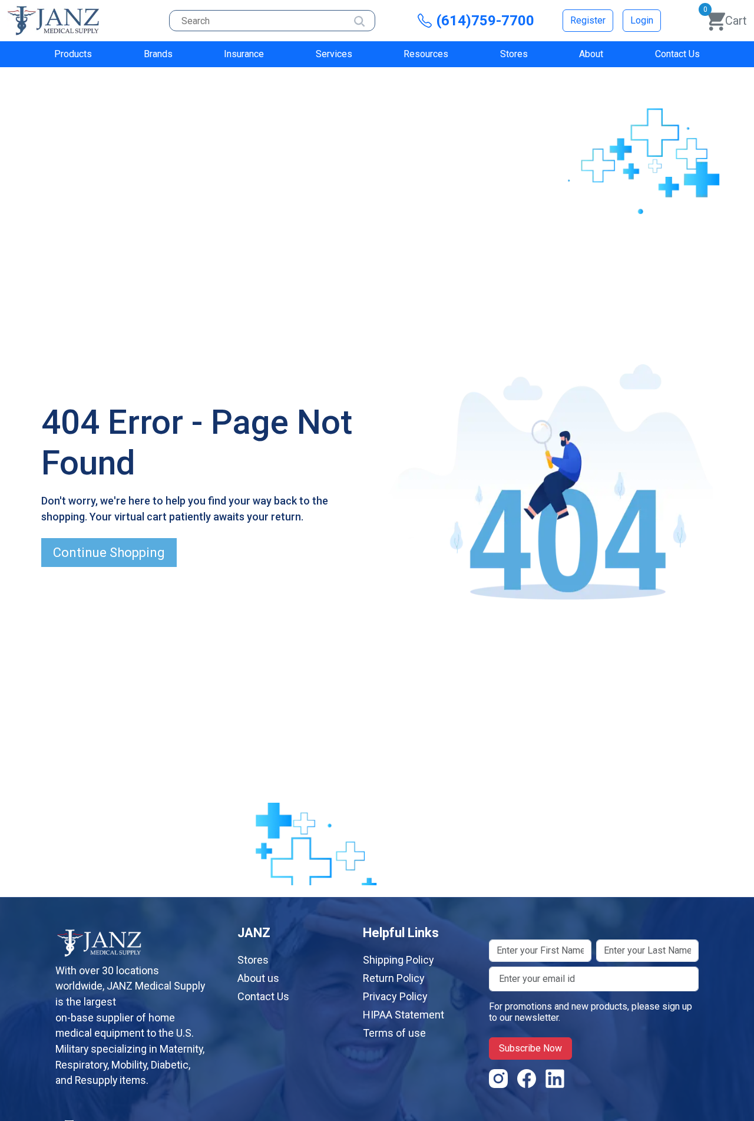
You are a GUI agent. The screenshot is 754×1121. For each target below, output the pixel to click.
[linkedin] (554, 1081)
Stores (514, 54)
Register (588, 20)
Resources (426, 54)
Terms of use (394, 1033)
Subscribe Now (530, 1048)
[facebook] (526, 1081)
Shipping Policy (398, 960)
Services (334, 54)
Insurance (244, 54)
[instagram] (498, 1081)
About (591, 54)
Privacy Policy (395, 996)
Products (73, 54)
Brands (158, 54)
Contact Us (677, 54)
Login (641, 20)
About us (258, 978)
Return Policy (394, 978)
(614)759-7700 (485, 20)
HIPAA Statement (403, 1014)
